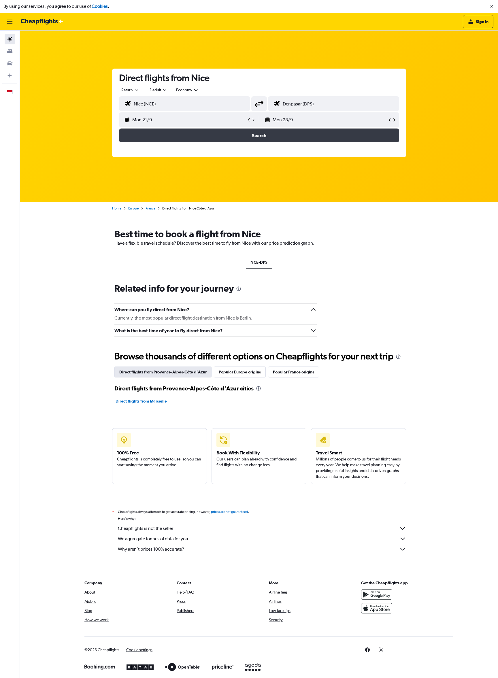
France (150, 208)
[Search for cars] (9, 63)
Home (116, 208)
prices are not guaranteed (229, 512)
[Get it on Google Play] (376, 594)
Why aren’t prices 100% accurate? (151, 549)
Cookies (100, 6)
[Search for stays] (9, 51)
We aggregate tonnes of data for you (153, 538)
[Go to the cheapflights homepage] (42, 21)
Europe (133, 208)
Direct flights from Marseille (141, 401)
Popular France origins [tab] (293, 372)
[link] (367, 649)
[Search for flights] (9, 39)
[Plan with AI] (9, 75)
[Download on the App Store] (376, 608)
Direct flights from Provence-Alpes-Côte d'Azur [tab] (163, 372)
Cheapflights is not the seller (145, 528)
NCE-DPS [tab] (258, 262)
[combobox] (130, 90)
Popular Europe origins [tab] (240, 372)
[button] (491, 6)
